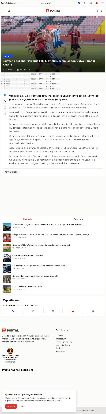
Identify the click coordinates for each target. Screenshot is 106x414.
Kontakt (59, 348)
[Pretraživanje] (97, 11)
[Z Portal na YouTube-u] (96, 3)
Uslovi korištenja (63, 345)
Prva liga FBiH (11, 172)
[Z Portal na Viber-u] (102, 3)
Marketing (60, 351)
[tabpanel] (53, 258)
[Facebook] (5, 95)
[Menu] (4, 11)
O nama (59, 336)
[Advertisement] (26, 196)
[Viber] (5, 114)
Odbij (22, 406)
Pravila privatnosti (64, 342)
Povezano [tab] (78, 219)
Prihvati (11, 406)
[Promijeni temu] (101, 10)
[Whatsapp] (5, 107)
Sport (7, 56)
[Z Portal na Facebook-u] (78, 3)
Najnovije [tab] (27, 219)
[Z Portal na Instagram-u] (90, 3)
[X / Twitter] (5, 101)
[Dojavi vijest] (9, 10)
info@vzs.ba (28, 342)
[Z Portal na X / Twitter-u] (84, 3)
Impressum (61, 339)
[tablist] (53, 219)
